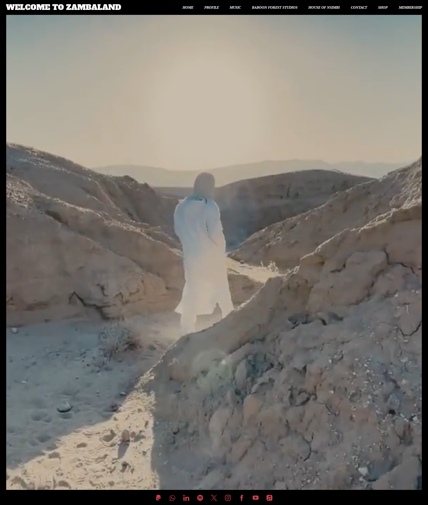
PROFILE (211, 7)
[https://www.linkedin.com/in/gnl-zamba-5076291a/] (186, 498)
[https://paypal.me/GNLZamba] (158, 498)
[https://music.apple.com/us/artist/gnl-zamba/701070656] (269, 498)
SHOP (383, 7)
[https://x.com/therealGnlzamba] (214, 498)
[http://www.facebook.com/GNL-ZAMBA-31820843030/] (242, 498)
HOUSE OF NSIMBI (324, 7)
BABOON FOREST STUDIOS (274, 7)
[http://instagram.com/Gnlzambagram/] (228, 498)
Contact (359, 7)
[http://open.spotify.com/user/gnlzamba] (200, 498)
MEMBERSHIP (410, 7)
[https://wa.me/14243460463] (172, 498)
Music (235, 7)
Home (188, 7)
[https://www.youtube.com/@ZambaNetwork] (256, 498)
